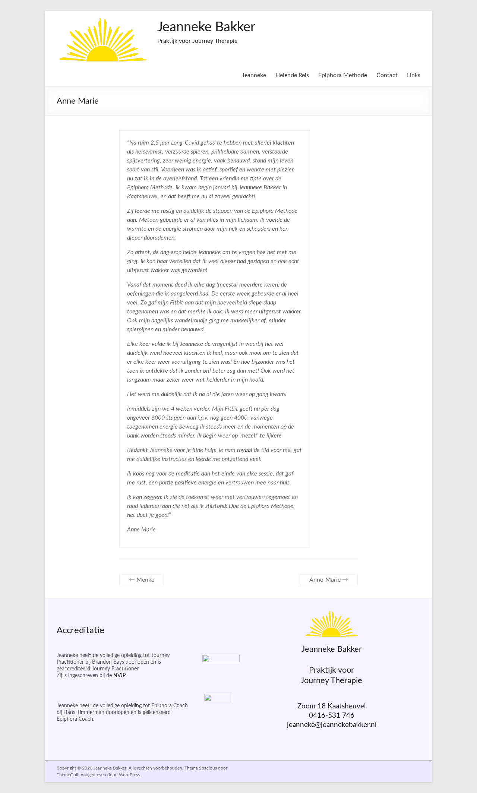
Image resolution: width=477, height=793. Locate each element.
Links (413, 75)
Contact (387, 75)
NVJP (119, 675)
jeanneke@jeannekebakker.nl (331, 725)
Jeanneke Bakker (206, 27)
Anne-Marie (328, 580)
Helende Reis (292, 75)
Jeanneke (254, 75)
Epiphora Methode (342, 75)
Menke (141, 580)
